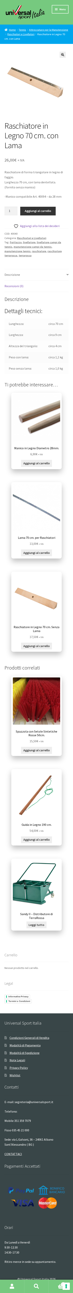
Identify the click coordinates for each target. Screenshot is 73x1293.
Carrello (56, 1283)
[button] (63, 55)
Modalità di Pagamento (25, 1045)
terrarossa (25, 255)
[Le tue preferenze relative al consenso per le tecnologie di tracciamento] (66, 1286)
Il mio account (12, 1286)
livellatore (29, 242)
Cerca (36, 1286)
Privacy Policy (19, 1068)
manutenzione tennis (17, 251)
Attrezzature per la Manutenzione (48, 30)
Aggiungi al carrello (38, 211)
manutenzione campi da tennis (33, 247)
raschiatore (39, 251)
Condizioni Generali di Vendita (29, 1038)
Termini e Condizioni (19, 1001)
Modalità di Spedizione (25, 1053)
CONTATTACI (13, 1154)
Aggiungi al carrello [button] (36, 463)
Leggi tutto (36, 925)
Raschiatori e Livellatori (20, 34)
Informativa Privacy (18, 996)
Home (12, 30)
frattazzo (16, 242)
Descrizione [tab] (12, 275)
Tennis (22, 30)
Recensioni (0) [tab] (13, 286)
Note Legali (17, 1060)
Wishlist (15, 1075)
